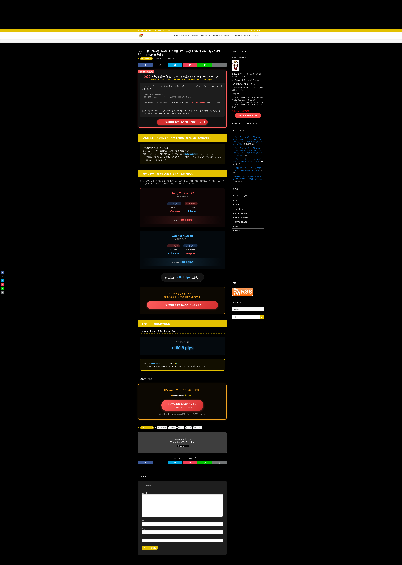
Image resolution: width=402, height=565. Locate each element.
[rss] (257, 30)
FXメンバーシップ (241, 196)
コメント (145, 493)
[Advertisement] (201, 14)
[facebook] (248, 30)
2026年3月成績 (162, 427)
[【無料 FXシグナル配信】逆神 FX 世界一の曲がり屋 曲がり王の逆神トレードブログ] (140, 35)
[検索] (262, 30)
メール (144, 529)
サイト (144, 537)
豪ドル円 (188, 427)
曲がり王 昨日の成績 (146, 58)
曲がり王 (180, 427)
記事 (236, 226)
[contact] (259, 30)
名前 (143, 520)
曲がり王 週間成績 (241, 222)
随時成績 (237, 230)
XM (236, 200)
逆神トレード (197, 427)
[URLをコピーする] (219, 65)
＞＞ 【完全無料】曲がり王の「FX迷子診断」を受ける (182, 122)
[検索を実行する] (262, 317)
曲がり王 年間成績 (241, 213)
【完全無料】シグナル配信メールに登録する (182, 305)
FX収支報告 (172, 427)
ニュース (237, 204)
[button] (145, 65)
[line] (254, 30)
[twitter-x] (251, 30)
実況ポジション (240, 209)
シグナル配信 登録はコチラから (182, 405)
